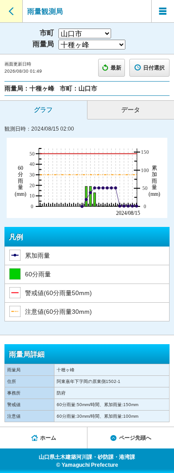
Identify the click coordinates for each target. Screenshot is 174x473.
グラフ (43, 109)
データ (130, 109)
